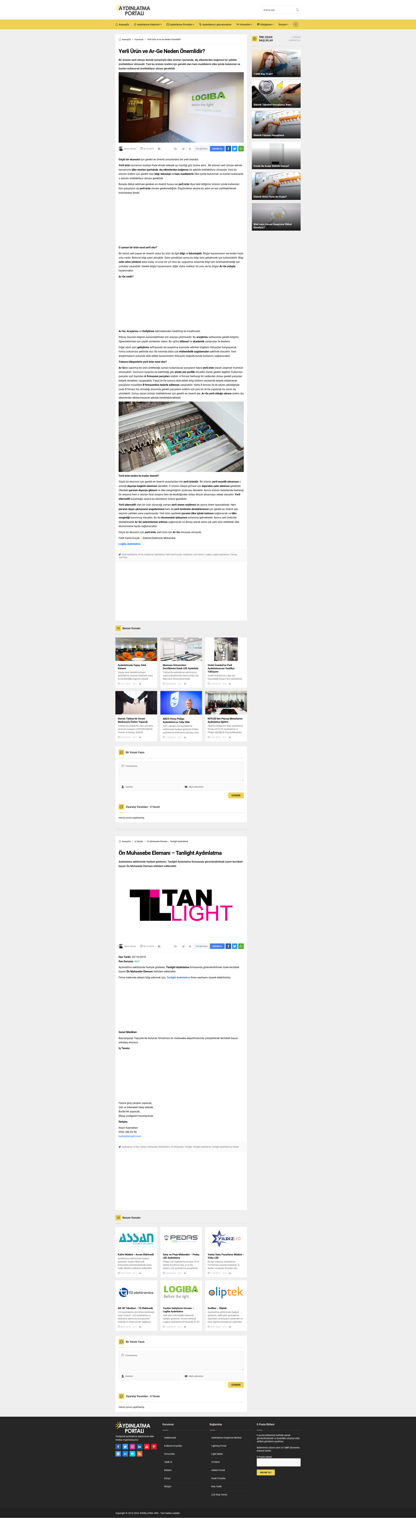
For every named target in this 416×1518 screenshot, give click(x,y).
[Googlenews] (118, 1454)
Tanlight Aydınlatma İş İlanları (225, 1146)
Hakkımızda (170, 1437)
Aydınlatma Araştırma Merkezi (226, 1437)
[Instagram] (132, 1446)
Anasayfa (126, 39)
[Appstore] (125, 1454)
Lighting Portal (218, 1445)
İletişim (167, 1486)
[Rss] (139, 1454)
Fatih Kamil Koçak (173, 554)
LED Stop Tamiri (219, 1494)
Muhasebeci (164, 1146)
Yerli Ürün (123, 557)
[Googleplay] (132, 1454)
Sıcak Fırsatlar (218, 1478)
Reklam (168, 1470)
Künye (167, 1478)
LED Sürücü (198, 554)
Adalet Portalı (218, 1470)
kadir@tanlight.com (130, 1136)
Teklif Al (168, 1462)
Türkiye (233, 554)
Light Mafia (217, 1453)
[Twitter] (125, 1446)
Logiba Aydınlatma (130, 543)
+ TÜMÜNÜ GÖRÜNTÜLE (295, 39)
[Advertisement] (104, 83)
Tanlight (188, 1146)
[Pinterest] (154, 1446)
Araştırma (148, 554)
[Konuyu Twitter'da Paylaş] (234, 148)
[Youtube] (147, 1446)
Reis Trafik (216, 1486)
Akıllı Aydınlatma (129, 554)
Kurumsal (139, 39)
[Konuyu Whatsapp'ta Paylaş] (241, 148)
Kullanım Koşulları (173, 1445)
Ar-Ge (140, 554)
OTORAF (215, 1462)
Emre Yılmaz (130, 148)
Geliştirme (187, 554)
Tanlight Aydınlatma (202, 1146)
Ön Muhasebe (177, 1146)
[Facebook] (118, 1446)
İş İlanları (139, 841)
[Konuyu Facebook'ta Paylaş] (228, 148)
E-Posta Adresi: (264, 1456)
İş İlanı (136, 1146)
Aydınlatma (159, 554)
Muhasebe (152, 1146)
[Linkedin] (139, 1446)
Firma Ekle (169, 1453)
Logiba (208, 554)
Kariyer (143, 1146)
